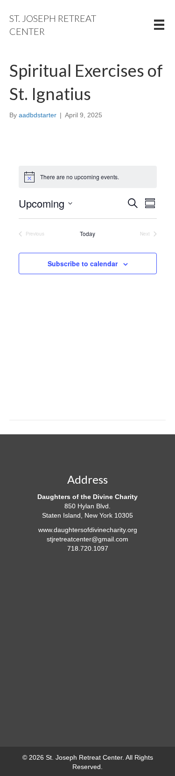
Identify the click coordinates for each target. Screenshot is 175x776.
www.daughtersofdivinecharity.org (87, 529)
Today (87, 233)
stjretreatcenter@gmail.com (87, 539)
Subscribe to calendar (83, 264)
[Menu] (159, 24)
